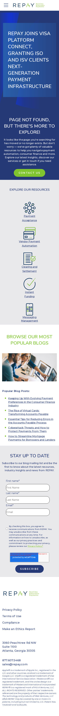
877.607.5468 (11, 660)
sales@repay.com (15, 664)
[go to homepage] (29, 5)
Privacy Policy (12, 609)
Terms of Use (11, 616)
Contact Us (29, 172)
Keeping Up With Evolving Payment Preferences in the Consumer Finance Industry (31, 402)
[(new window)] (29, 208)
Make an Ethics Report (18, 629)
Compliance (11, 622)
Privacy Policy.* (35, 546)
